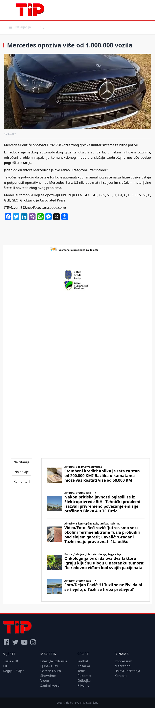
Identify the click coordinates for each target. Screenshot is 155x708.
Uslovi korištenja (127, 671)
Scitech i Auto (50, 671)
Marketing (123, 666)
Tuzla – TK (10, 661)
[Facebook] (6, 642)
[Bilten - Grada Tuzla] (77, 275)
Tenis (81, 671)
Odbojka (84, 680)
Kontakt (121, 675)
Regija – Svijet (13, 671)
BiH (5, 666)
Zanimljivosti (50, 685)
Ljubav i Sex (49, 666)
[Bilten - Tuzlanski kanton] (77, 285)
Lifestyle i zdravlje (53, 661)
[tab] (21, 462)
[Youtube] (24, 642)
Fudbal (83, 661)
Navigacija (19, 27)
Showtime (48, 675)
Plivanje (83, 685)
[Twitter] (15, 642)
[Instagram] (33, 642)
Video (44, 680)
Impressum (123, 661)
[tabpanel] (96, 530)
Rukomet (84, 675)
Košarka (84, 666)
